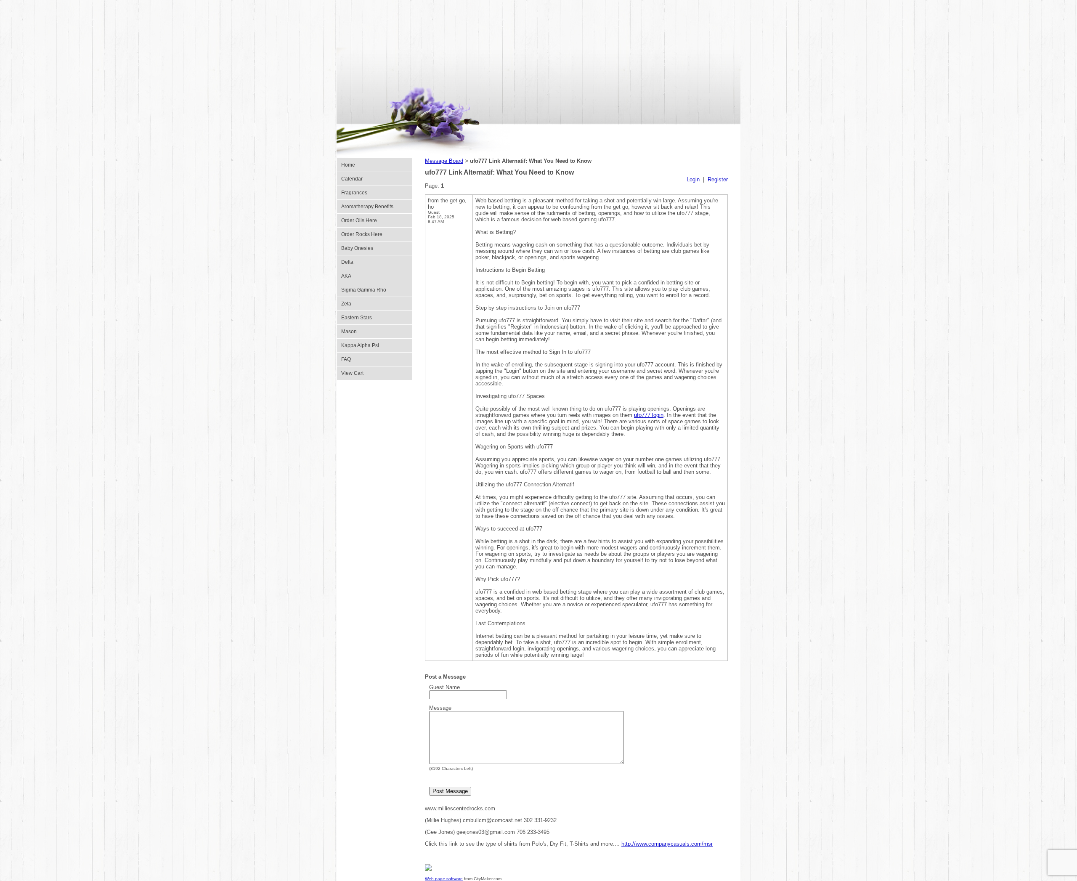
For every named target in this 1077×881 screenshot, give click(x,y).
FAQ (346, 359)
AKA (346, 276)
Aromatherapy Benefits (367, 207)
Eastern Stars (356, 318)
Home (348, 165)
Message (440, 708)
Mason (349, 331)
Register (718, 179)
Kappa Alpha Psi (360, 345)
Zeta (346, 304)
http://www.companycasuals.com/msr (667, 844)
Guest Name (444, 687)
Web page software (444, 878)
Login (693, 179)
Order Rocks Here (361, 234)
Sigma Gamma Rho (363, 290)
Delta (347, 262)
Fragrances (354, 193)
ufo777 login (648, 415)
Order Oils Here (359, 220)
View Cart (352, 373)
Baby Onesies (357, 248)
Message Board (444, 161)
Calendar (352, 179)
